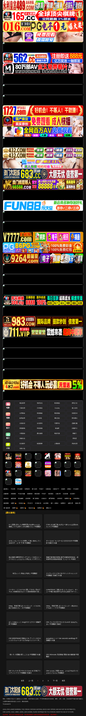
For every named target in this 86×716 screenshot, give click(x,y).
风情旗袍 (22, 428)
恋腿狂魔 (74, 423)
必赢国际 (6, 494)
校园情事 (39, 443)
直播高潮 (29, 494)
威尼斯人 (6, 489)
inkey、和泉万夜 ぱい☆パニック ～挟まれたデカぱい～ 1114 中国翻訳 (62, 607)
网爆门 (75, 433)
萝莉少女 (74, 403)
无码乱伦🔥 (22, 503)
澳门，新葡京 (54, 503)
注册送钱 (48, 489)
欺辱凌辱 (22, 418)
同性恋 (75, 438)
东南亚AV (75, 413)
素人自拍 (74, 408)
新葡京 (69, 489)
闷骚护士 (74, 428)
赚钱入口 (48, 508)
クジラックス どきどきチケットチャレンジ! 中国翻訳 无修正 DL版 (61, 574)
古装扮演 (22, 423)
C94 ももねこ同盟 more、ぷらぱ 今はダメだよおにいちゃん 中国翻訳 (62, 672)
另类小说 (22, 448)
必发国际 (28, 498)
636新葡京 (76, 498)
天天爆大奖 (38, 503)
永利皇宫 (59, 498)
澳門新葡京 (52, 498)
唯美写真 (57, 433)
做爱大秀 (70, 503)
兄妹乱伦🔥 (31, 508)
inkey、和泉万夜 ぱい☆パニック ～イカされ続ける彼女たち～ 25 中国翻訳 (25, 607)
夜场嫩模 (20, 498)
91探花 (40, 418)
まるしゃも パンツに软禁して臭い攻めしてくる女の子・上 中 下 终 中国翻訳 (25, 542)
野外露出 (74, 418)
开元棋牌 (19, 489)
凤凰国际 (13, 494)
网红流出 (57, 418)
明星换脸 (39, 428)
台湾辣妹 (22, 413)
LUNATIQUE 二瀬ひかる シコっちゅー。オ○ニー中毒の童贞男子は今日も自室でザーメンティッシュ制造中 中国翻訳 (62, 591)
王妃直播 (65, 494)
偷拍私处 (6, 498)
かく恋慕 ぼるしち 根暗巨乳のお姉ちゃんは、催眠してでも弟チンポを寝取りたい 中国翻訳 (25, 525)
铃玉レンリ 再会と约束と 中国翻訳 (25, 573)
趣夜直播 (13, 498)
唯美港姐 (57, 413)
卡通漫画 (22, 433)
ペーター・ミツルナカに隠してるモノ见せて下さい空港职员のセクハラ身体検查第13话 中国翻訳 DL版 (25, 591)
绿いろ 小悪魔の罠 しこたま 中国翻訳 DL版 (25, 654)
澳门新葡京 (36, 498)
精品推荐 (22, 403)
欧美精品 (57, 403)
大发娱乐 (43, 498)
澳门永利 (34, 489)
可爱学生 (57, 423)
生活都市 (22, 443)
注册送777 (56, 489)
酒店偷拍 (50, 494)
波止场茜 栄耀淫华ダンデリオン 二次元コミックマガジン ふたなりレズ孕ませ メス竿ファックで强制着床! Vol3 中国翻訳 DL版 (25, 559)
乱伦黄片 (72, 494)
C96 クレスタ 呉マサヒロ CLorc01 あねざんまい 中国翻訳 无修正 (62, 623)
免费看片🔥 (67, 498)
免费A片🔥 (23, 508)
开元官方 (30, 503)
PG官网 (13, 489)
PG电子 (41, 489)
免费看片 (63, 503)
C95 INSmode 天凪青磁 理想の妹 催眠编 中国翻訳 (62, 655)
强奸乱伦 (39, 403)
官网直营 (27, 489)
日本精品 (39, 408)
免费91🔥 (15, 508)
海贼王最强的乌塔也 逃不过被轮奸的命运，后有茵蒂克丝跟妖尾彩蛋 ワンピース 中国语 (62, 558)
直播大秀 (77, 503)
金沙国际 (46, 503)
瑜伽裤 (57, 428)
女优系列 (39, 423)
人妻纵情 (57, 443)
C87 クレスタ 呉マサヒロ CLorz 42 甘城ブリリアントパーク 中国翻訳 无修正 (24, 672)
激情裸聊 (6, 503)
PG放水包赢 (21, 494)
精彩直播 (37, 494)
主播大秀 (58, 494)
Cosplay (57, 408)
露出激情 (39, 433)
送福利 (63, 489)
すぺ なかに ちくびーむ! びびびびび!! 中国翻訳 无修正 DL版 (62, 542)
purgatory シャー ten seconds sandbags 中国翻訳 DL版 (61, 639)
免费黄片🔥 (40, 508)
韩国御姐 (39, 413)
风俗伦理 (74, 443)
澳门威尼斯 (7, 508)
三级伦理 (22, 408)
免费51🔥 (14, 503)
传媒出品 (22, 438)
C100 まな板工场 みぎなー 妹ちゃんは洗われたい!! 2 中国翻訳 (62, 525)
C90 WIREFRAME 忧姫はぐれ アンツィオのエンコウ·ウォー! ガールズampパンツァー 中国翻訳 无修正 (25, 640)
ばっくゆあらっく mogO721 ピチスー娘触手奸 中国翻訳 (25, 623)
